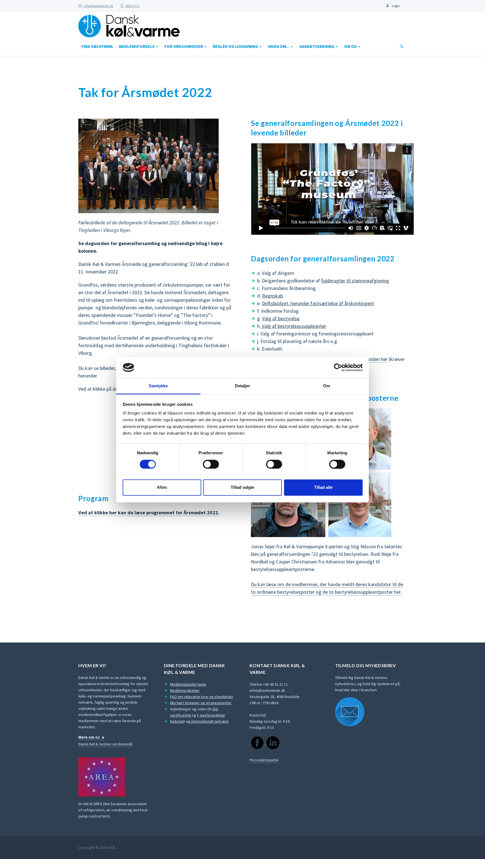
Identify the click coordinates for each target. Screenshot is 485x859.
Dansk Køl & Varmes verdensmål (105, 744)
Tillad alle (323, 487)
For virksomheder (184, 46)
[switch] (211, 464)
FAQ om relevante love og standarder (201, 696)
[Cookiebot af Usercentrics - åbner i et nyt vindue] (338, 367)
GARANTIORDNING (317, 46)
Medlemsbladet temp (188, 684)
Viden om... (279, 46)
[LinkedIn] (273, 742)
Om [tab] (326, 386)
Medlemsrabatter (185, 690)
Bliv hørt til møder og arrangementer (201, 702)
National (177, 721)
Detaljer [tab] (242, 386)
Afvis (162, 487)
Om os (351, 46)
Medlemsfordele (137, 46)
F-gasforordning (210, 715)
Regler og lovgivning (236, 46)
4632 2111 (132, 6)
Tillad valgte (242, 487)
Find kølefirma (97, 46)
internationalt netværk (209, 721)
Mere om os (89, 737)
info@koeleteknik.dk (98, 6)
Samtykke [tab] (158, 386)
